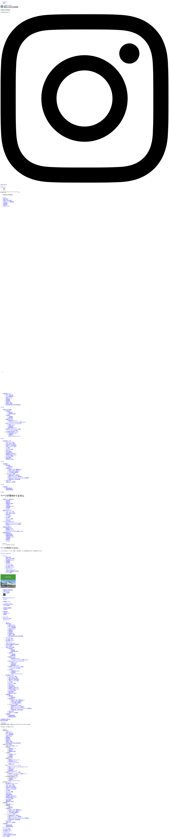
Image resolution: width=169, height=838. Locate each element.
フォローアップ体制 (10, 473)
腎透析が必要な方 (7, 527)
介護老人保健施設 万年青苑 (12, 571)
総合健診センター (7, 440)
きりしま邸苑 (9, 572)
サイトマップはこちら (6, 553)
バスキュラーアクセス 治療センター (17, 422)
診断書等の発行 (12, 413)
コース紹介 (8, 515)
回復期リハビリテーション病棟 (13, 429)
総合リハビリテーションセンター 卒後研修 (18, 477)
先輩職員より (9, 468)
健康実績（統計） (10, 459)
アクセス (8, 509)
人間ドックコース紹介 (11, 446)
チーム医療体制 (9, 396)
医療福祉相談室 (9, 489)
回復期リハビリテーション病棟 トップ (17, 773)
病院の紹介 (5, 199)
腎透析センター (9, 419)
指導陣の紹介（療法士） (14, 475)
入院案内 (8, 415)
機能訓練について (12, 427)
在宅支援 (10, 669)
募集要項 (10, 466)
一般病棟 (10, 416)
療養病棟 (10, 417)
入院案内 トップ (12, 754)
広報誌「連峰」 (9, 403)
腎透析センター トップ (13, 759)
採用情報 (5, 204)
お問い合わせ (4, 184)
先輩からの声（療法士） (14, 470)
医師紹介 (10, 412)
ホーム (4, 197)
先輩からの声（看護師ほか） (15, 469)
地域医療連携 (9, 488)
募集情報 (8, 465)
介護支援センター (12, 433)
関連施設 (8, 399)
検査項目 (8, 514)
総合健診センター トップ (12, 783)
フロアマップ (9, 568)
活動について (11, 424)
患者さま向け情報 (7, 200)
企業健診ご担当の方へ (11, 453)
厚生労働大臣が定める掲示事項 (13, 404)
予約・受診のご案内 (10, 443)
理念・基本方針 (9, 394)
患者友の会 (8, 401)
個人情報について (10, 566)
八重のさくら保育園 (10, 482)
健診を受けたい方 (7, 510)
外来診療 (8, 411)
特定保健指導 (9, 452)
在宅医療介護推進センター (12, 431)
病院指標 (8, 400)
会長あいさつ (11, 624)
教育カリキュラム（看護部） (15, 476)
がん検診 (8, 447)
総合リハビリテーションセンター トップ (18, 766)
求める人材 (8, 480)
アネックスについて (10, 569)
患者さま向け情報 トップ (12, 745)
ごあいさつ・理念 (10, 442)
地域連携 (5, 203)
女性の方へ (8, 450)
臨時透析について (12, 420)
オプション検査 (9, 449)
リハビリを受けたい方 (8, 521)
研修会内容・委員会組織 (14, 479)
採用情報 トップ (9, 804)
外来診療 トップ (12, 748)
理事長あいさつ (7, 393)
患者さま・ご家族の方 (8, 499)
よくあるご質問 (9, 456)
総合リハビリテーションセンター (14, 423)
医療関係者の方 (7, 532)
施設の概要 (8, 457)
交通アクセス (6, 205)
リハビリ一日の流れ (13, 430)
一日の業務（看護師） (13, 472)
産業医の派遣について (11, 454)
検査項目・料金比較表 (11, 445)
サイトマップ (9, 564)
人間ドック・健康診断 (8, 201)
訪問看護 (8, 507)
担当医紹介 (11, 426)
